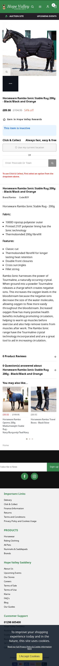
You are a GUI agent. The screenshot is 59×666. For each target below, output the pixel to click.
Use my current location (30, 148)
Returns (8, 513)
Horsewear (9, 536)
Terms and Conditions (14, 517)
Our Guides (9, 607)
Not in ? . (25, 169)
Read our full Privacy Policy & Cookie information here (30, 648)
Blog (6, 602)
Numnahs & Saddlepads (16, 549)
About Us (8, 569)
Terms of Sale (10, 586)
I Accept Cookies (29, 656)
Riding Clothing (11, 541)
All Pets (7, 545)
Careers (7, 581)
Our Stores (9, 577)
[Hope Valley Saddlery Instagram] (34, 476)
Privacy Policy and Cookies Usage (20, 521)
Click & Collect (11, 504)
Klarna (7, 594)
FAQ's (7, 598)
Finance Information (14, 508)
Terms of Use (10, 590)
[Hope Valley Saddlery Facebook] (24, 476)
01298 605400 (12, 622)
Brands (7, 553)
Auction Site (17, 16)
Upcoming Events (12, 573)
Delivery (8, 500)
